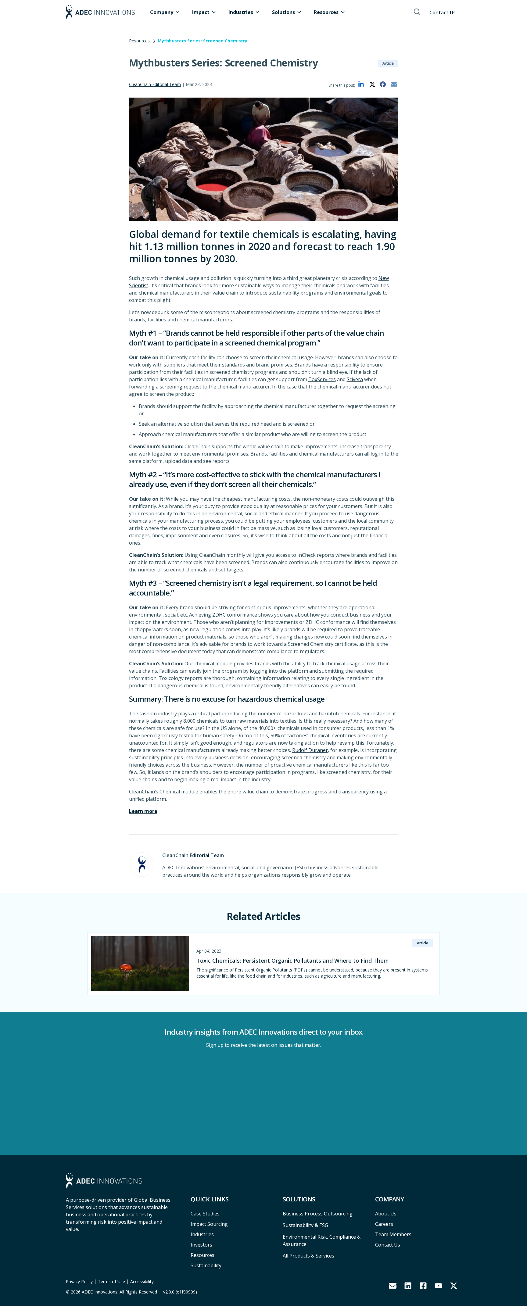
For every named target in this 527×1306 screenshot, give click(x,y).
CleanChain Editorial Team (155, 84)
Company (161, 12)
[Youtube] (438, 1285)
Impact (201, 12)
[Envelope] (392, 1285)
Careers (384, 1224)
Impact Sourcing (209, 1224)
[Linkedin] (407, 1285)
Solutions (283, 12)
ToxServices (322, 379)
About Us (385, 1213)
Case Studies (205, 1213)
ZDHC (219, 614)
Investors (201, 1244)
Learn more (143, 811)
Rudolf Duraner (310, 750)
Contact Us (442, 12)
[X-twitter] (453, 1285)
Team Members (393, 1234)
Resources (326, 12)
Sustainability (206, 1265)
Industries (240, 12)
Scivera (355, 379)
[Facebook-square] (423, 1285)
